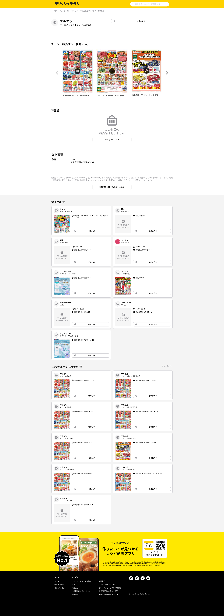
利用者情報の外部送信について (110, 594)
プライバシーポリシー (107, 584)
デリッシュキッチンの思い (81, 581)
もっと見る (166, 366)
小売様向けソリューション (81, 591)
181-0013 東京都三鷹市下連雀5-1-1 (82, 160)
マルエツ (74, 11)
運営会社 (75, 588)
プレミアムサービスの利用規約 (110, 588)
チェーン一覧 (64, 11)
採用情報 (75, 594)
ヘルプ (74, 584)
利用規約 (102, 581)
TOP (55, 11)
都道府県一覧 (59, 588)
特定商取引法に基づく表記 (108, 591)
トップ (56, 581)
